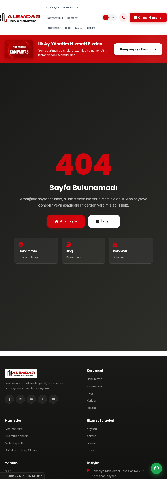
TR (105, 17)
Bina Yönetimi (14, 429)
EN (112, 17)
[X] (42, 399)
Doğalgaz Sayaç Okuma (21, 450)
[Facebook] (9, 399)
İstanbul (92, 443)
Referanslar (94, 386)
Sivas (90, 450)
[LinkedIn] (31, 399)
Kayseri (92, 429)
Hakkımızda (94, 379)
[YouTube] (53, 399)
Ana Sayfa (68, 221)
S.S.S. (8, 471)
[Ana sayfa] (20, 17)
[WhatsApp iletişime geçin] (156, 468)
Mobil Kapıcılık (14, 443)
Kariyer (91, 400)
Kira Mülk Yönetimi (17, 436)
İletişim (106, 221)
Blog (90, 393)
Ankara (91, 436)
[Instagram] (20, 399)
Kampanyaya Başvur (136, 49)
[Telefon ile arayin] (123, 17)
